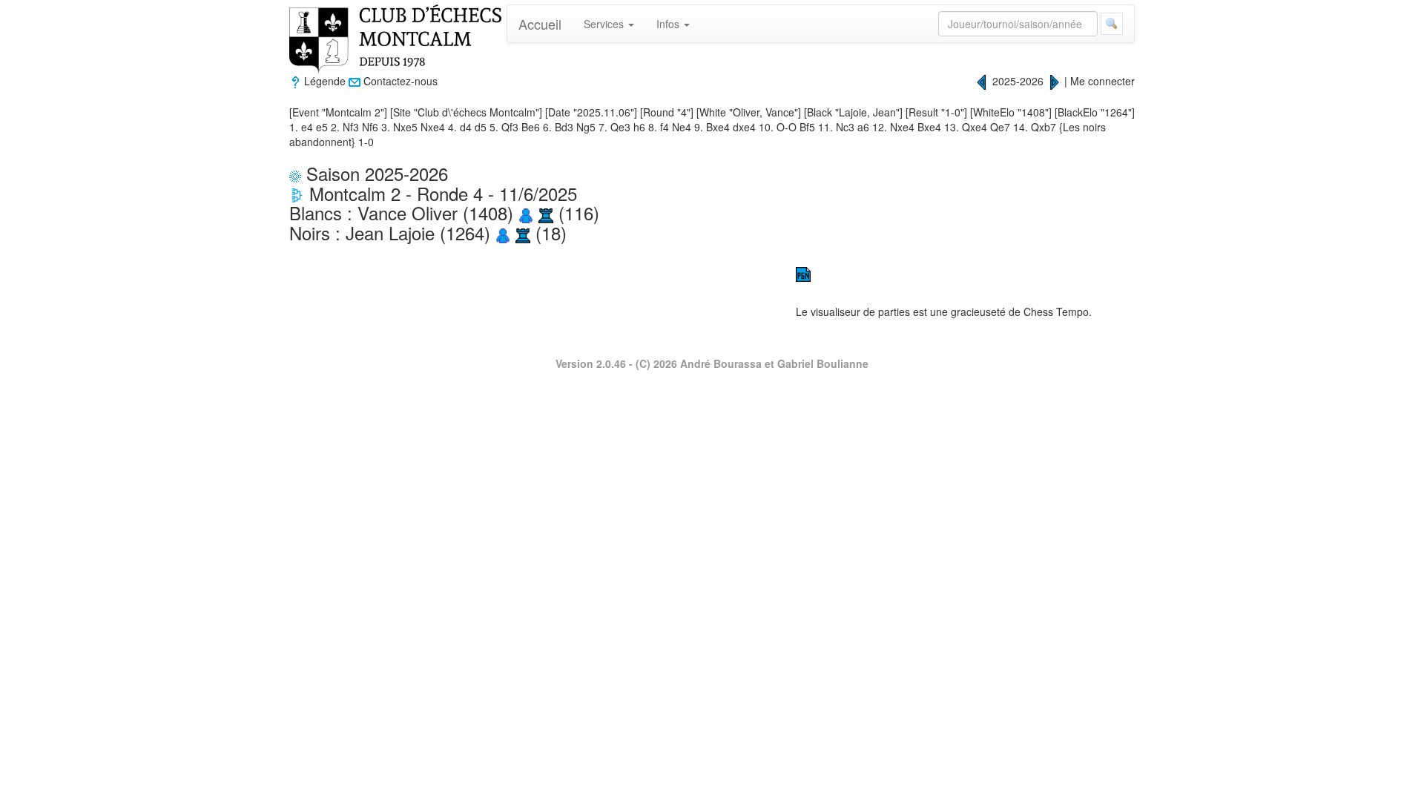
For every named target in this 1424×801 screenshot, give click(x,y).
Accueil (539, 23)
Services (605, 23)
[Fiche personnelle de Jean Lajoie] (502, 232)
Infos (669, 23)
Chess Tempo (1056, 311)
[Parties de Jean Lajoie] (522, 232)
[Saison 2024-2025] (982, 80)
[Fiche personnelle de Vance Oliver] (525, 212)
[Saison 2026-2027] (1053, 80)
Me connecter (1102, 80)
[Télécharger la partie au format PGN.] (803, 273)
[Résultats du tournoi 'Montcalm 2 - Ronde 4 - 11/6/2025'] (296, 193)
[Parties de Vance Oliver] (545, 212)
